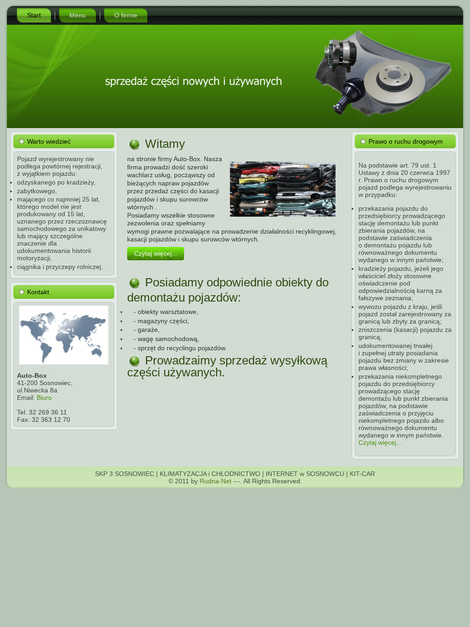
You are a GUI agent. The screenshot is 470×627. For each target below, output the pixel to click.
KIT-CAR (362, 473)
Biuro (44, 397)
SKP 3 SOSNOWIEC (124, 473)
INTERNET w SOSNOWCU (305, 473)
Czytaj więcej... (155, 253)
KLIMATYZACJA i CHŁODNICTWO (210, 473)
